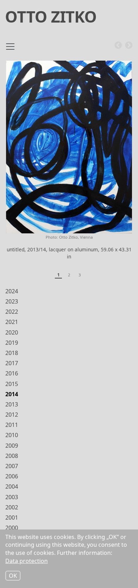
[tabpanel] (69, 163)
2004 (11, 486)
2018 (11, 353)
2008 (11, 456)
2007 (11, 466)
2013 (11, 404)
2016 (11, 373)
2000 (11, 528)
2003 (11, 497)
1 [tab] (58, 274)
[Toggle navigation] (10, 49)
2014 (11, 394)
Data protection (26, 561)
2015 (11, 384)
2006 (11, 476)
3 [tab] (80, 274)
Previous (118, 45)
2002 (11, 507)
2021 (11, 322)
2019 (11, 343)
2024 (11, 291)
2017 (11, 363)
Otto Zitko (51, 16)
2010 (11, 435)
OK (13, 576)
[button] (69, 147)
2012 (11, 414)
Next (129, 45)
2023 (11, 301)
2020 (11, 332)
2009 (11, 445)
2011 (11, 425)
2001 (11, 517)
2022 (11, 312)
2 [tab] (69, 274)
